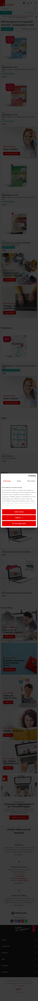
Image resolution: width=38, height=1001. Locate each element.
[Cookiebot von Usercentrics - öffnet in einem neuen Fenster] (28, 476)
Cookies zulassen (19, 512)
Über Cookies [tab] (31, 481)
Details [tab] (19, 481)
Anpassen (18, 517)
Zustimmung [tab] (6, 481)
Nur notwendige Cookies (19, 523)
